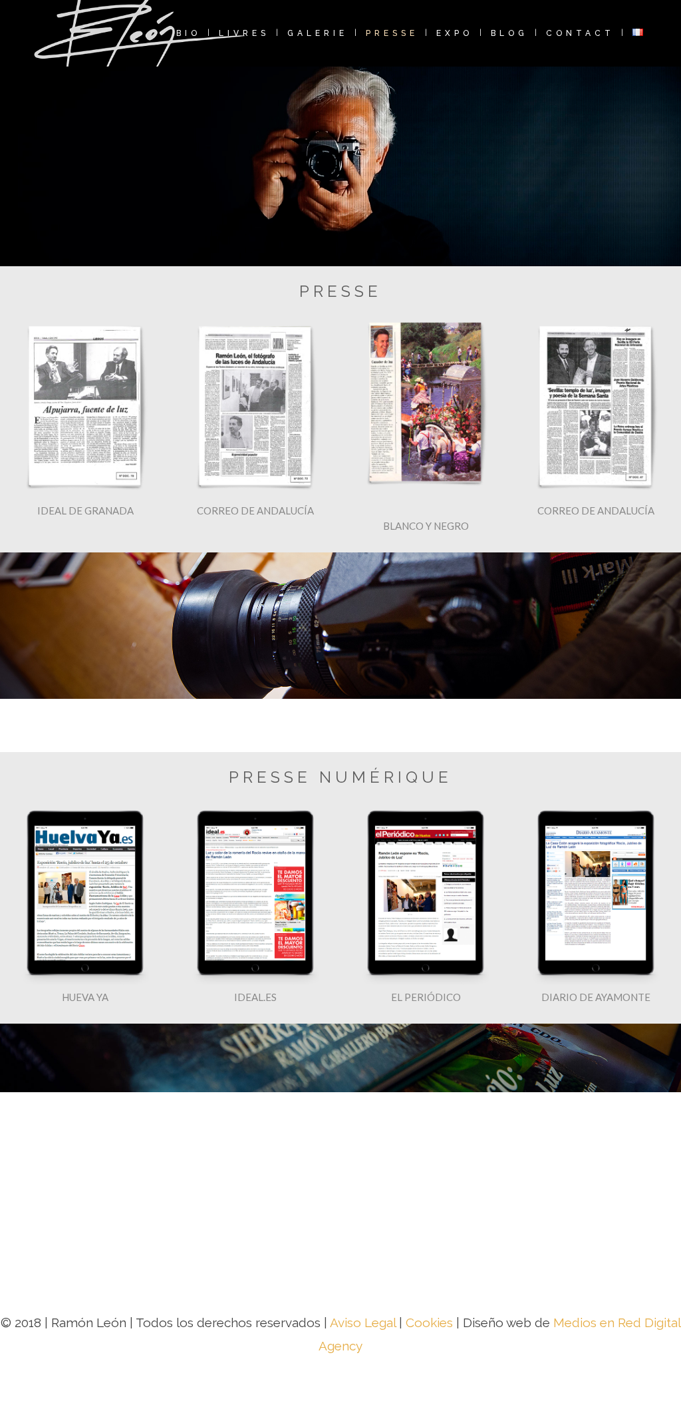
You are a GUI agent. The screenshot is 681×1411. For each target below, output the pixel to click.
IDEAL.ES (255, 997)
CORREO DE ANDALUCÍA (255, 510)
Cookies (429, 1322)
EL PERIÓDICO (426, 997)
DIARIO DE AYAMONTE (595, 997)
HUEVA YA (85, 997)
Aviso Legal (364, 1322)
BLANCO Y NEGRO (426, 526)
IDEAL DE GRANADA (85, 510)
